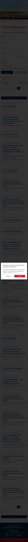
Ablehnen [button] (8, 276)
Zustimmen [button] (19, 276)
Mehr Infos (14, 272)
